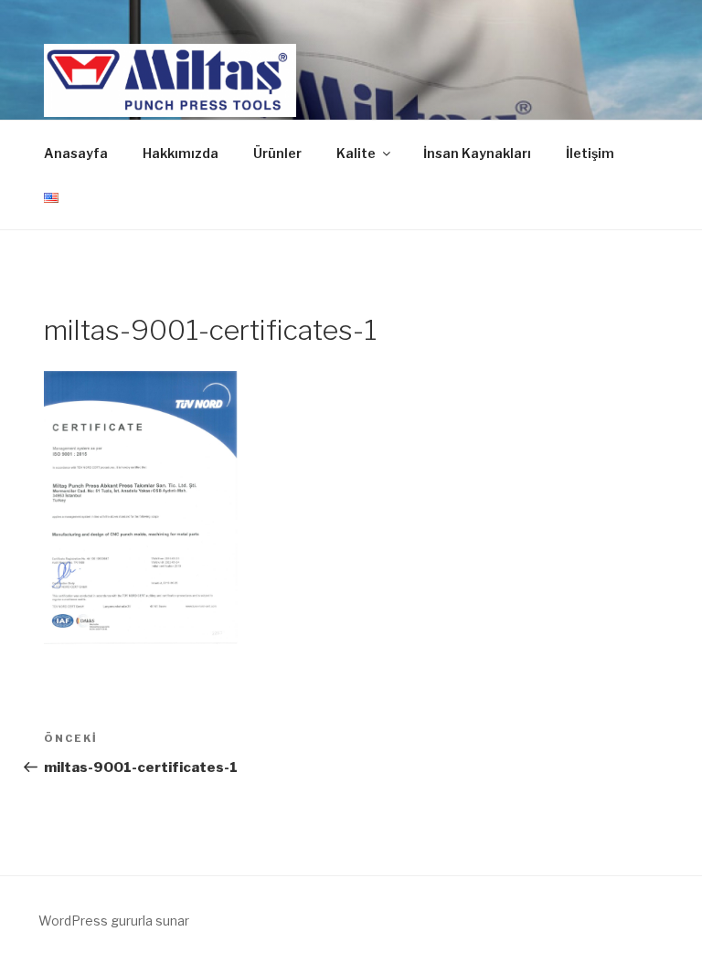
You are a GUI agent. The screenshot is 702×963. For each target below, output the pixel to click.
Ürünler (277, 153)
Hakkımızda (180, 153)
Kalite (356, 153)
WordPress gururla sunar (113, 920)
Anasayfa (76, 153)
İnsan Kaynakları (477, 153)
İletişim (590, 153)
